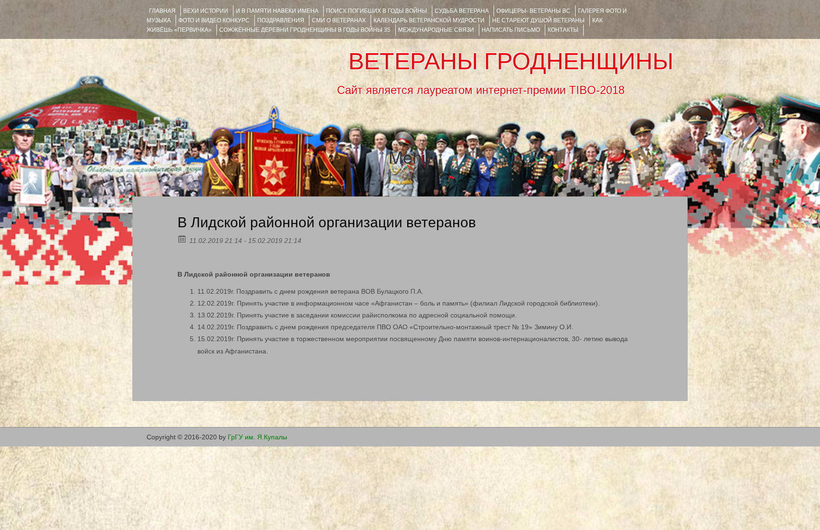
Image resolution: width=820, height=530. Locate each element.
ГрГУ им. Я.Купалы (257, 437)
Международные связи (436, 30)
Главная (162, 11)
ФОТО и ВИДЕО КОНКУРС (214, 20)
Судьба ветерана (462, 11)
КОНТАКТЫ (563, 30)
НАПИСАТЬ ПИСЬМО (511, 30)
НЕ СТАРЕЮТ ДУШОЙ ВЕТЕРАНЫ (538, 20)
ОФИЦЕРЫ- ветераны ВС (533, 11)
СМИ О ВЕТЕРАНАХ (339, 20)
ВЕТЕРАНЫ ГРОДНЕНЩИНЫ (510, 61)
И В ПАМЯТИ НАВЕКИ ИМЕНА (277, 11)
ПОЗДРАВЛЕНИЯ (280, 20)
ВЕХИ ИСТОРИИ (205, 11)
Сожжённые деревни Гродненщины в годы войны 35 (305, 30)
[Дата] (182, 238)
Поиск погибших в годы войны (376, 11)
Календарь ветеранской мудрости (429, 20)
